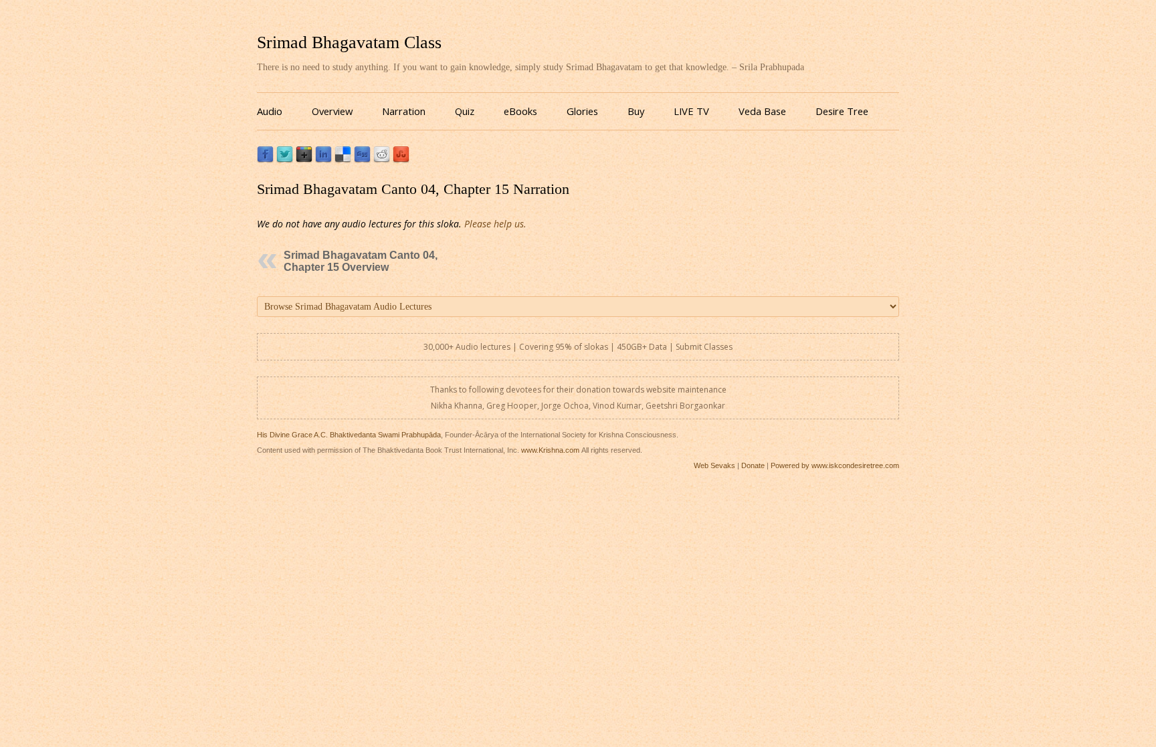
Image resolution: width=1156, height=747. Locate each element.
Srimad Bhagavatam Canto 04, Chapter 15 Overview (361, 261)
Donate (753, 465)
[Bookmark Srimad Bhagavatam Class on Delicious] (342, 159)
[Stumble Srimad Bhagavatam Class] (401, 159)
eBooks (520, 111)
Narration (403, 111)
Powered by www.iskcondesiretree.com (835, 465)
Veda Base (762, 111)
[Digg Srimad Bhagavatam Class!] (362, 159)
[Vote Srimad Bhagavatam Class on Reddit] (381, 159)
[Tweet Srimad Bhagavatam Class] (284, 159)
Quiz (464, 111)
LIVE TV (691, 111)
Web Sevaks (714, 465)
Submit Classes (704, 346)
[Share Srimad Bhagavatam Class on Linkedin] (323, 159)
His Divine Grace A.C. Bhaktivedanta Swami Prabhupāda (349, 435)
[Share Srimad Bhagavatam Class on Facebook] (265, 159)
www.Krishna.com (550, 450)
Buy (636, 111)
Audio (269, 111)
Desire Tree (841, 111)
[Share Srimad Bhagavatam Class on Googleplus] (304, 159)
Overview (332, 111)
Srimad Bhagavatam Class (349, 42)
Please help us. (495, 223)
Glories (582, 111)
